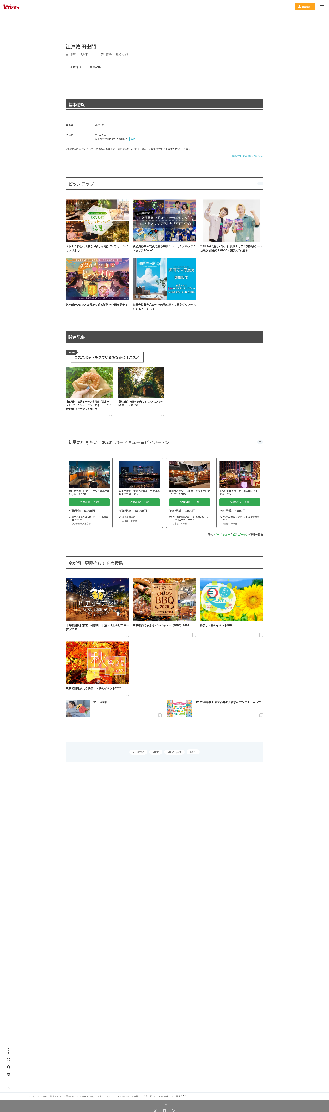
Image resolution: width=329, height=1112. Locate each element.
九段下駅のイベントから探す (157, 1096)
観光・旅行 (175, 752)
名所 (193, 752)
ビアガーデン (240, 534)
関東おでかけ (56, 1096)
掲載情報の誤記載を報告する (247, 155)
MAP (133, 139)
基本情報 (76, 104)
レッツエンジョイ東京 (36, 1096)
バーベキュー (222, 534)
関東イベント (72, 1096)
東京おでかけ (88, 1096)
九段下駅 (139, 752)
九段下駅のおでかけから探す (126, 1096)
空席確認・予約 (89, 502)
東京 (156, 752)
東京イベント (104, 1096)
